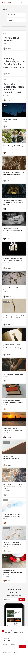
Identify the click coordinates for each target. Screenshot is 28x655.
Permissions (10, 652)
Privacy (15, 652)
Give (25, 652)
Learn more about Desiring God (12, 635)
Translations (4, 652)
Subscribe (22, 599)
